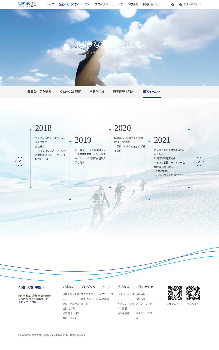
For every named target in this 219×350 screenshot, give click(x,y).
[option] (48, 158)
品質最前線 (123, 313)
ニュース (105, 287)
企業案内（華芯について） (80, 287)
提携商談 (140, 299)
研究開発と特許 (123, 91)
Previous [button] (19, 161)
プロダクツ (88, 287)
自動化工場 (97, 91)
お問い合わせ (145, 287)
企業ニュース (106, 294)
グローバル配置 (70, 91)
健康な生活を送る (39, 91)
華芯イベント (152, 91)
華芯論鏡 (123, 287)
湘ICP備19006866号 (74, 335)
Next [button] (199, 161)
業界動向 (104, 299)
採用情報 (140, 294)
